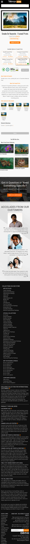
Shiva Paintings (6, 319)
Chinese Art (6, 335)
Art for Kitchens (7, 365)
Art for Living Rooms (8, 362)
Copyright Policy (5, 528)
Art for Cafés (6, 373)
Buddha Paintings (7, 318)
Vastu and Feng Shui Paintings (10, 358)
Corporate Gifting (7, 381)
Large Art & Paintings (8, 350)
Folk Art (5, 301)
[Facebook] (24, 533)
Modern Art (6, 299)
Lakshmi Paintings (7, 324)
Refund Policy (4, 524)
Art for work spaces (8, 375)
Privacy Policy (4, 529)
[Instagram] (26, 533)
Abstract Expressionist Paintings (11, 310)
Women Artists (6, 338)
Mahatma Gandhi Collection (9, 327)
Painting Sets (6, 348)
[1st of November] (6, 148)
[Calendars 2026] (11, 408)
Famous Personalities (8, 351)
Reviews (3, 523)
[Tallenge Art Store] (15, 1)
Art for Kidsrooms (7, 367)
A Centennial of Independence (21, 155)
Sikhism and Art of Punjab (9, 353)
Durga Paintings (7, 355)
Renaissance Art (7, 307)
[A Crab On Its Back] (6, 163)
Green (3, 125)
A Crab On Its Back (4, 170)
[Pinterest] (28, 533)
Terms (2, 526)
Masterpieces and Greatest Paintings (12, 341)
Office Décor (6, 379)
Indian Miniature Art (8, 298)
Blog (2, 537)
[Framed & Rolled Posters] (17, 423)
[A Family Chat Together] (21, 162)
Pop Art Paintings (7, 304)
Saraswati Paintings (8, 325)
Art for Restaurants (8, 370)
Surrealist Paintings (7, 308)
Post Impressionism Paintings (10, 305)
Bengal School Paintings (9, 332)
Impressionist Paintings (8, 293)
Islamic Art (5, 295)
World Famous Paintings (9, 336)
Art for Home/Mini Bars (8, 368)
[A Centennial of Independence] (21, 149)
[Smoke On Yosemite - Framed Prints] (15, 20)
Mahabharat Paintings (8, 339)
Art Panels (5, 315)
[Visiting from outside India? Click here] (9, 388)
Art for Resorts (7, 371)
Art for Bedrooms (7, 364)
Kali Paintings (6, 356)
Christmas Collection (8, 345)
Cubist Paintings (7, 290)
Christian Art (6, 333)
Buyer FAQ (3, 521)
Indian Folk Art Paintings (9, 344)
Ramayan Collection (8, 347)
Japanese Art (6, 330)
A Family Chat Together (20, 168)
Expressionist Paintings (8, 292)
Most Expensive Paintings (9, 342)
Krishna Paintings (7, 316)
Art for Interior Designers (9, 382)
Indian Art (5, 296)
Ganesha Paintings (7, 322)
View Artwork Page (14, 38)
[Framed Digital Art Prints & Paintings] (24, 448)
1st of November (3, 154)
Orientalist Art (6, 302)
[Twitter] (21, 533)
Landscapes (9, 125)
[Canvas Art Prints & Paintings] (20, 435)
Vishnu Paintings (7, 321)
